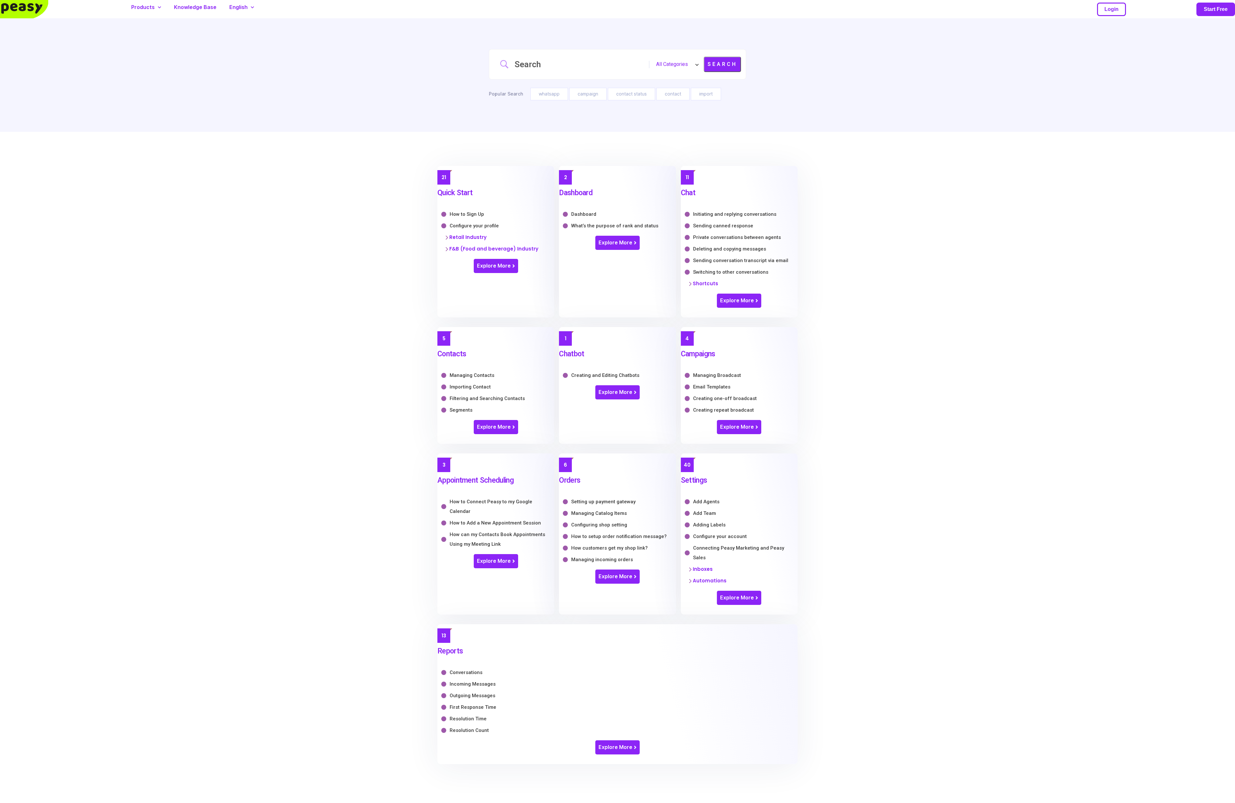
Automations (710, 580)
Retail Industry (468, 237)
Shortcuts (705, 283)
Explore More (494, 266)
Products (143, 7)
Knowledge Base (195, 7)
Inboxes (703, 569)
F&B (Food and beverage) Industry (493, 248)
